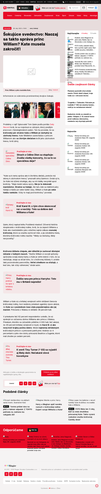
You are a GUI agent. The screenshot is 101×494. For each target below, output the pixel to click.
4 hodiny (84, 33)
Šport (64, 15)
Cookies (59, 481)
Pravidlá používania (49, 481)
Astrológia (93, 15)
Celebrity (18, 15)
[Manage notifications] (96, 485)
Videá (79, 15)
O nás (13, 481)
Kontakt (19, 481)
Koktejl (8, 481)
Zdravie (71, 15)
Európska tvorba (74, 481)
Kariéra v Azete (36, 481)
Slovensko (27, 15)
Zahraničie (38, 15)
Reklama (26, 481)
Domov (9, 15)
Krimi (57, 15)
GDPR (66, 481)
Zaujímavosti (48, 15)
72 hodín (93, 33)
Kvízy (85, 15)
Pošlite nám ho (60, 8)
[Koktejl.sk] (8, 8)
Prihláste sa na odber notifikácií (50, 373)
